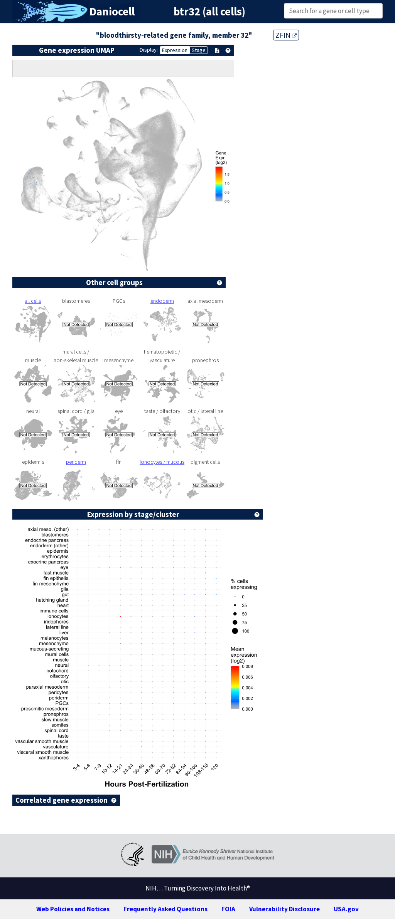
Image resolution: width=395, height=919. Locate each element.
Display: (149, 49)
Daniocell (112, 11)
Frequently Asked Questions (165, 909)
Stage (199, 50)
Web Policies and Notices (73, 909)
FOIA (228, 909)
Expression (174, 50)
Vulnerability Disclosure (284, 909)
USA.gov (346, 909)
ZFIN (283, 35)
